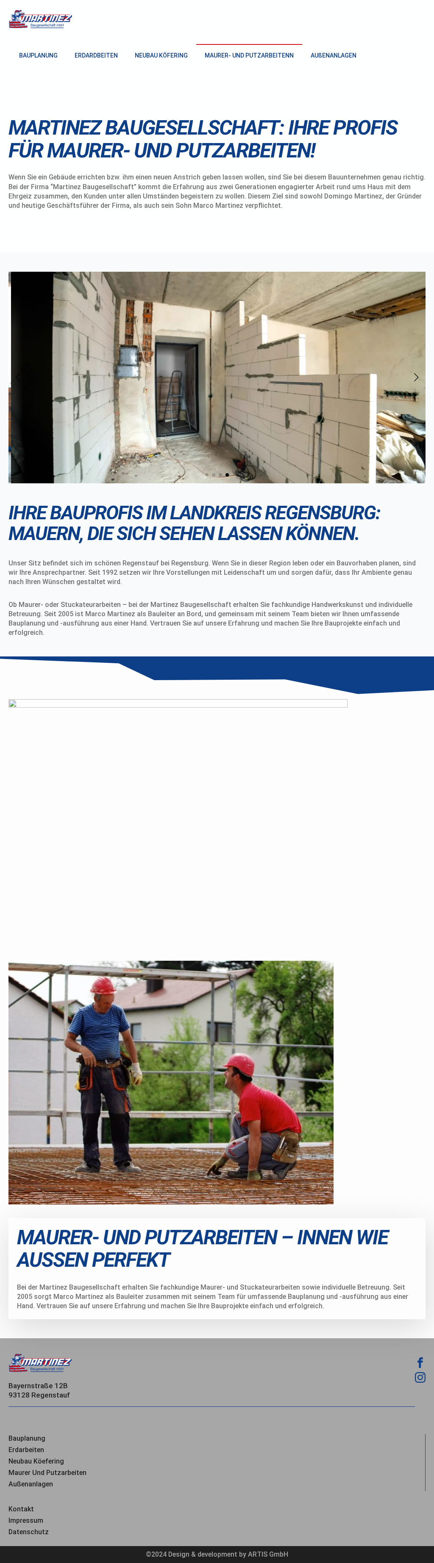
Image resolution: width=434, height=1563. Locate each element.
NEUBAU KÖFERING (161, 55)
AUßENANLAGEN (333, 55)
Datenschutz (28, 1532)
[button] (18, 377)
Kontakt (21, 1509)
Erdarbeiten (26, 1450)
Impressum (25, 1520)
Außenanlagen (30, 1484)
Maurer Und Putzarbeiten (47, 1473)
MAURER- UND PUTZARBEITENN (249, 55)
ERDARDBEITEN (96, 55)
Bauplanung (26, 1438)
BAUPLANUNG (38, 55)
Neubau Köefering (36, 1461)
